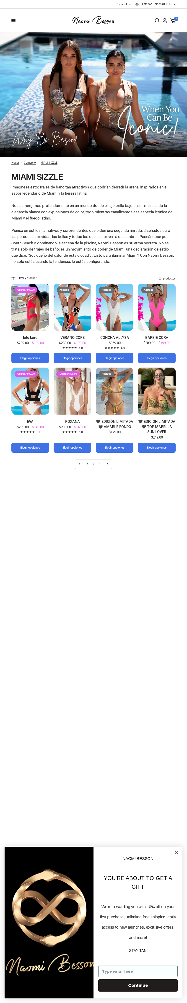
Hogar (15, 162)
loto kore (30, 337)
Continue (138, 985)
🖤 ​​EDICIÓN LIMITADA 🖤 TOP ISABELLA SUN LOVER (156, 426)
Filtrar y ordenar (26, 278)
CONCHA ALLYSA (114, 337)
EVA (30, 421)
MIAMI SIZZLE (49, 162)
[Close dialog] (177, 853)
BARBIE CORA (156, 337)
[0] (172, 20)
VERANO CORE (72, 337)
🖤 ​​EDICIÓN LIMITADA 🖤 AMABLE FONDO (114, 424)
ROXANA (72, 421)
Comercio (30, 162)
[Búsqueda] (157, 20)
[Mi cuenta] (165, 20)
